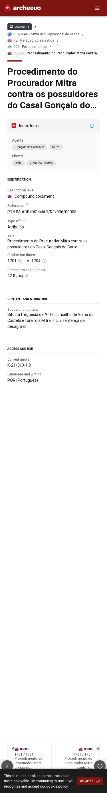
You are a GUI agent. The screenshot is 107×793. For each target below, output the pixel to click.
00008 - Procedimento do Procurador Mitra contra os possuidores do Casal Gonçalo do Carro (55, 53)
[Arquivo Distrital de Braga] (23, 9)
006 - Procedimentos (30, 47)
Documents (19, 26)
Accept (86, 781)
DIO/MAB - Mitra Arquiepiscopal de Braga (46, 34)
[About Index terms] (92, 126)
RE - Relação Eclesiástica (33, 40)
